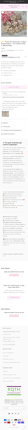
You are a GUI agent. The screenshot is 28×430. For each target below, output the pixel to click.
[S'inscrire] (23, 408)
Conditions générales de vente (11, 362)
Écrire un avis (14, 275)
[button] (1, 6)
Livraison (5, 371)
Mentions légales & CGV (9, 374)
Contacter (5, 356)
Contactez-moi (14, 297)
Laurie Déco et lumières (15, 427)
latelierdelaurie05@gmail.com (11, 331)
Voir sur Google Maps (9, 344)
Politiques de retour (8, 359)
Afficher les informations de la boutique (13, 97)
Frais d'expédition (11, 50)
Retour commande (8, 381)
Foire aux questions (8, 352)
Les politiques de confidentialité (11, 378)
